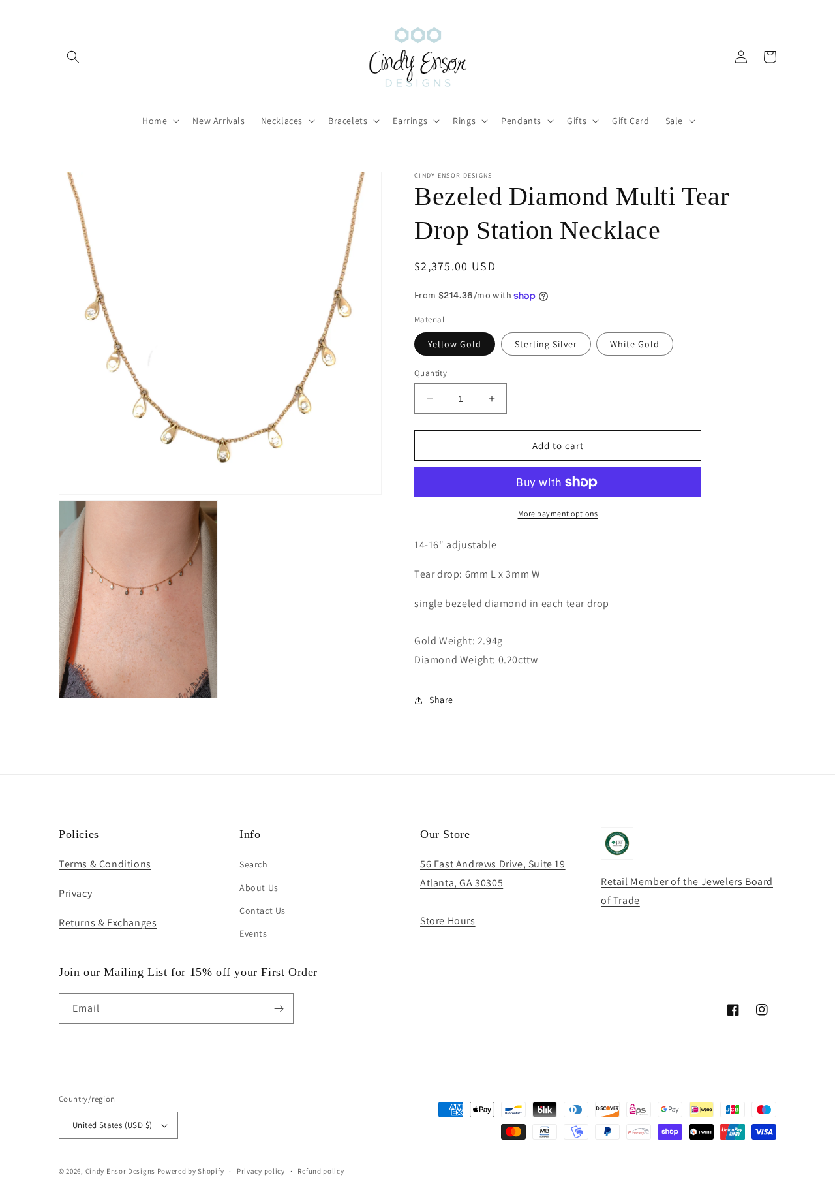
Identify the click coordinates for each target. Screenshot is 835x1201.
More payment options (558, 513)
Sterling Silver (546, 344)
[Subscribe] (278, 1008)
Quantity (430, 373)
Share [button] (441, 700)
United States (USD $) (112, 1125)
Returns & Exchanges (108, 922)
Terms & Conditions (105, 864)
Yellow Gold (454, 344)
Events (253, 933)
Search (253, 864)
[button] (73, 56)
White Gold (635, 344)
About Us (259, 888)
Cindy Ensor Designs (120, 1171)
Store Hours (448, 921)
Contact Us (262, 910)
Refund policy (320, 1171)
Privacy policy (261, 1171)
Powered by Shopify (190, 1171)
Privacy (75, 893)
